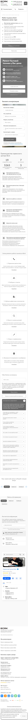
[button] (2, 487)
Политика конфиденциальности (14, 706)
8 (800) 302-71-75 (5, 667)
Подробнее (14, 269)
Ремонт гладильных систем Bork (8, 650)
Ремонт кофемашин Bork (7, 642)
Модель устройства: (8, 119)
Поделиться (2, 696)
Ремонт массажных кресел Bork (8, 647)
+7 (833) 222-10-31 (17, 1)
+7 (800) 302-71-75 (17, 4)
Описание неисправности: (9, 125)
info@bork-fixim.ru (5, 670)
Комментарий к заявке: (9, 132)
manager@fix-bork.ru (6, 673)
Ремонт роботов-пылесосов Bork (9, 645)
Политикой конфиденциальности (16, 144)
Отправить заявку (14, 91)
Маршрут (8, 578)
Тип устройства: (7, 113)
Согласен (24, 716)
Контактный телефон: (8, 107)
